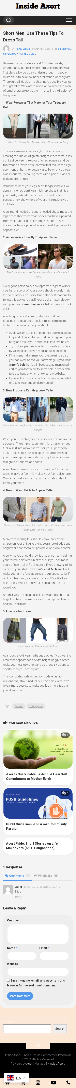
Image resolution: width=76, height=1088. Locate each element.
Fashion (19, 706)
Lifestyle (64, 49)
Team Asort (23, 49)
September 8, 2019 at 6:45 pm (44, 887)
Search (7, 1022)
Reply (18, 896)
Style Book (10, 53)
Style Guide (28, 53)
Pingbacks (47, 875)
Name (12, 948)
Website (12, 964)
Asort (29, 1063)
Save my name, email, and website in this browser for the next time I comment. (36, 983)
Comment (14, 920)
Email (44, 948)
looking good (36, 706)
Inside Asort (57, 1063)
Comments (19, 875)
